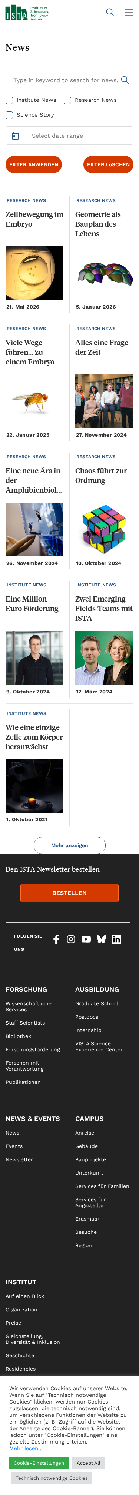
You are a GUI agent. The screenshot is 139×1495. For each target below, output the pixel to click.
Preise (13, 1323)
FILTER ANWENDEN (33, 164)
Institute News (36, 100)
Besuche (86, 1232)
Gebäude (86, 1146)
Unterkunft (89, 1173)
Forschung (26, 989)
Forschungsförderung (33, 1049)
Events (14, 1146)
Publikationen (23, 1082)
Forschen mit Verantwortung (24, 1066)
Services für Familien (102, 1186)
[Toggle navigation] (129, 13)
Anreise (84, 1133)
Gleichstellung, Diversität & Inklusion (33, 1339)
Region (83, 1245)
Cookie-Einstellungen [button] (39, 1463)
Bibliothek (18, 1036)
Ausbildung (97, 989)
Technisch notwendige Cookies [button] (52, 1478)
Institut (21, 1282)
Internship (88, 1030)
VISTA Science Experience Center (99, 1046)
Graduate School (96, 1003)
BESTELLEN (69, 892)
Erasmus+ (87, 1219)
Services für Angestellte (90, 1202)
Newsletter (19, 1159)
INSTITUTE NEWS (26, 584)
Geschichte (20, 1355)
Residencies (21, 1369)
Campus (89, 1118)
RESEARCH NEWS (26, 200)
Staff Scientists (25, 1023)
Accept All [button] (88, 1463)
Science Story (35, 114)
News (12, 1133)
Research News (96, 100)
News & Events (33, 1118)
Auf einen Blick (25, 1296)
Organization (21, 1309)
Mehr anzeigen (69, 845)
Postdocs (86, 1017)
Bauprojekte (90, 1159)
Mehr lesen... (26, 1448)
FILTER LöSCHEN (108, 164)
